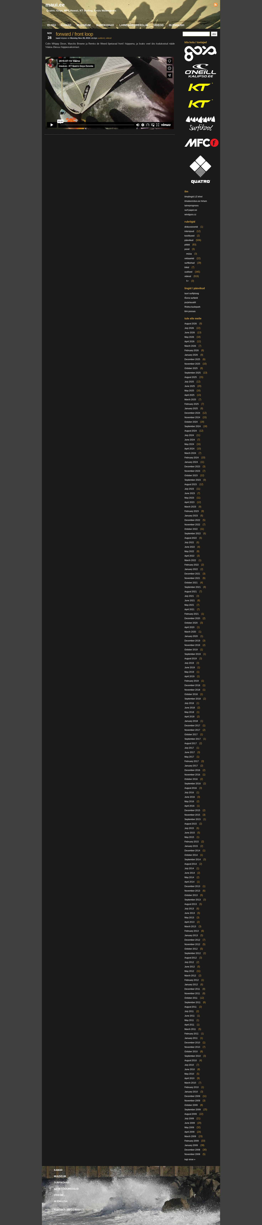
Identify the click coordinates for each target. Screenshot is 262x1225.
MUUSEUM (84, 25)
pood (186, 249)
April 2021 (189, 609)
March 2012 (190, 975)
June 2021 (189, 600)
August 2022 (190, 538)
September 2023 (192, 480)
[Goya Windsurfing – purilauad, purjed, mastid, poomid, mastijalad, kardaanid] (200, 60)
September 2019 (192, 654)
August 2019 (190, 658)
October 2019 (191, 649)
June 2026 (189, 332)
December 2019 (192, 640)
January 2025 (191, 408)
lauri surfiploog (191, 293)
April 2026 (189, 341)
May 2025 (189, 390)
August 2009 (190, 1114)
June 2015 (189, 832)
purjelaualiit (190, 302)
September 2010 (192, 1056)
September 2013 (192, 899)
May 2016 (189, 801)
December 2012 (192, 940)
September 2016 (192, 783)
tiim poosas (190, 311)
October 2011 (190, 998)
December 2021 (192, 573)
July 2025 (189, 381)
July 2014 (189, 868)
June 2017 (189, 752)
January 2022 (191, 569)
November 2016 (192, 774)
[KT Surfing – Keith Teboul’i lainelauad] (200, 110)
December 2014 (192, 850)
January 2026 (191, 355)
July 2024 (189, 435)
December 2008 (192, 1150)
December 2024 (192, 413)
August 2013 (190, 904)
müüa (189, 254)
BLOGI (51, 25)
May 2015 (189, 837)
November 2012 (192, 944)
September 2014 (192, 859)
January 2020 (191, 636)
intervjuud (189, 231)
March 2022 (190, 560)
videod (108, 38)
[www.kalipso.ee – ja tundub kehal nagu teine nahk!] (200, 77)
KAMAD (66, 25)
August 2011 (190, 1007)
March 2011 (190, 1029)
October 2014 (191, 855)
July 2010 (189, 1065)
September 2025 (192, 373)
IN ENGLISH (176, 25)
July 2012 (189, 962)
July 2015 (189, 828)
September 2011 (192, 1002)
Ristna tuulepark (192, 307)
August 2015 (190, 824)
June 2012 (189, 966)
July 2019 (189, 663)
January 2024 (191, 462)
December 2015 (192, 810)
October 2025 (191, 368)
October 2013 (191, 895)
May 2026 (189, 337)
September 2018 (192, 699)
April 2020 (189, 627)
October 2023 (191, 475)
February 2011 (191, 1033)
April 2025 (189, 395)
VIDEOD (158, 25)
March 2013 (190, 926)
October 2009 (191, 1105)
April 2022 (189, 556)
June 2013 (189, 913)
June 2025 (189, 386)
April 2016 (189, 806)
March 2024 (190, 453)
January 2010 (191, 1091)
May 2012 (189, 971)
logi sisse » (189, 1159)
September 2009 (192, 1109)
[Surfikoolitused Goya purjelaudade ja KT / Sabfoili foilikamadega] (200, 132)
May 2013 (189, 917)
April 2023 (189, 502)
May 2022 (189, 551)
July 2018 (189, 703)
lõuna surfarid (191, 298)
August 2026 (190, 323)
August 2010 (190, 1060)
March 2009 (190, 1136)
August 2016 (190, 788)
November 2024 (192, 417)
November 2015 (192, 815)
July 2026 (189, 328)
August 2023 (190, 484)
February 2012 (191, 980)
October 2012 (191, 949)
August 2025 (190, 377)
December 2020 (192, 618)
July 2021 (189, 596)
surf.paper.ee (190, 210)
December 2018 (192, 685)
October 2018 (191, 694)
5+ (187, 281)
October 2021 (191, 582)
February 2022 (191, 565)
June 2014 (189, 873)
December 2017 (192, 725)
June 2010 (189, 1069)
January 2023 (191, 515)
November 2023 (192, 471)
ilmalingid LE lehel (193, 196)
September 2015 (192, 819)
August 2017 (190, 743)
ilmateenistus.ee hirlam (195, 201)
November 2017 (192, 730)
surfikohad (189, 263)
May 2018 (189, 712)
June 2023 (189, 493)
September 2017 (192, 739)
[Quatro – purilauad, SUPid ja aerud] (200, 184)
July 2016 (189, 792)
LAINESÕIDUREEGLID (133, 25)
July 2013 (189, 908)
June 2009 (189, 1123)
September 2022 (192, 533)
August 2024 (190, 431)
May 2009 (189, 1127)
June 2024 (189, 440)
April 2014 (189, 882)
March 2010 (190, 1083)
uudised (101, 38)
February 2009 (191, 1141)
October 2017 (191, 734)
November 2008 (192, 1154)
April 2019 (189, 676)
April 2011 (189, 1025)
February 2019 (191, 681)
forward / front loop (74, 34)
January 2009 (191, 1145)
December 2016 (192, 770)
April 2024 (189, 448)
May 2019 (189, 672)
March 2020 (190, 632)
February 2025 (191, 404)
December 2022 (192, 520)
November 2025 (192, 364)
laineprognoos (191, 205)
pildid (187, 244)
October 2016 (191, 779)
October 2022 (191, 529)
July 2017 (189, 748)
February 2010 (191, 1087)
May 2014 (189, 877)
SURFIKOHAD (105, 25)
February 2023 (191, 511)
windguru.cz (190, 214)
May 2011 (189, 1020)
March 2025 (190, 399)
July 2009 (189, 1118)
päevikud (188, 240)
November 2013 (192, 891)
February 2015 (191, 841)
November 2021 (192, 578)
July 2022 (189, 542)
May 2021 (189, 605)
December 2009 (192, 1096)
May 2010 (189, 1074)
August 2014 (190, 864)
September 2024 (192, 426)
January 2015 (191, 846)
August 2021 (190, 591)
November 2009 (192, 1100)
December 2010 (192, 1042)
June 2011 (189, 1016)
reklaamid (189, 258)
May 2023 (189, 498)
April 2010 (189, 1078)
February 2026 (191, 350)
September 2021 (192, 587)
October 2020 (191, 623)
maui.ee (55, 5)
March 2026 (190, 346)
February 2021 (191, 614)
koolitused (189, 236)
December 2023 (192, 466)
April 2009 (189, 1132)
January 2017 (191, 766)
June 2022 (189, 547)
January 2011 (191, 1038)
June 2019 (189, 667)
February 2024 (191, 457)
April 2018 (189, 716)
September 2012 (192, 953)
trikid (186, 267)
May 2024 (189, 444)
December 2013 (192, 886)
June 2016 (189, 797)
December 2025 (192, 359)
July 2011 (189, 1011)
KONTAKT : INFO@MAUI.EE (69, 1209)
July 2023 (189, 489)
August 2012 (190, 958)
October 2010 (191, 1051)
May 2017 (189, 757)
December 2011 (192, 989)
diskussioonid (191, 227)
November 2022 (192, 524)
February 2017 (191, 761)
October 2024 (191, 422)
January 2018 (191, 721)
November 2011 (192, 993)
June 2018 (189, 707)
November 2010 (192, 1047)
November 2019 (192, 645)
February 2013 (191, 931)
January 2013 (191, 935)
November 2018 (192, 690)
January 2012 (191, 984)
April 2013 (189, 922)
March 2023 (190, 507)
